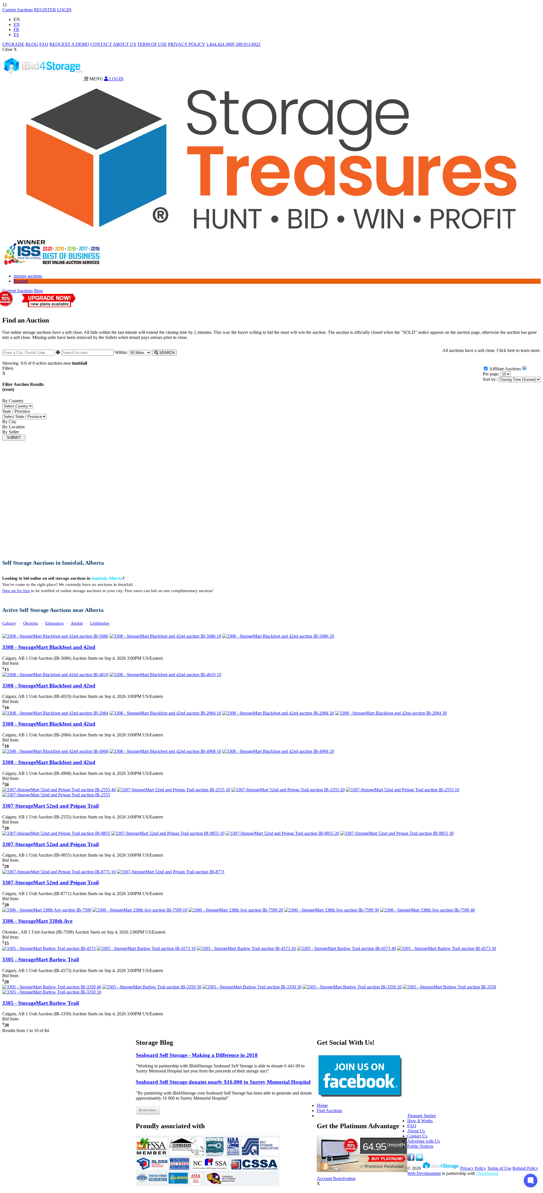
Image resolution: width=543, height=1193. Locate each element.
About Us (416, 1130)
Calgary (9, 623)
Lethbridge (99, 623)
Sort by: (490, 379)
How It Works (420, 1120)
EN (17, 24)
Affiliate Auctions (505, 368)
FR (16, 29)
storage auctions (28, 276)
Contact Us (417, 1136)
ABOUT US (124, 44)
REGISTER (45, 9)
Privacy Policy (473, 1168)
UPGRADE (13, 44)
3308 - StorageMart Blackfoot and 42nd (48, 647)
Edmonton (54, 623)
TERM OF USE (152, 44)
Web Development (424, 1173)
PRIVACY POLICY (186, 44)
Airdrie (77, 623)
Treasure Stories (421, 1115)
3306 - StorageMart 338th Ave (37, 921)
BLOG (31, 44)
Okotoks (30, 623)
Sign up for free (16, 590)
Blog (38, 290)
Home (322, 1105)
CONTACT (101, 44)
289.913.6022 (248, 44)
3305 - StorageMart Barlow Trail (40, 959)
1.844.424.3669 (220, 44)
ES (16, 34)
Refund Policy (525, 1168)
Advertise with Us (423, 1141)
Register (21, 281)
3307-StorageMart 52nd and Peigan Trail (50, 806)
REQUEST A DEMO (69, 44)
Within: (122, 352)
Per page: (491, 373)
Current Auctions (17, 9)
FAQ (43, 44)
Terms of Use (499, 1168)
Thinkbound (487, 1173)
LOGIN (64, 9)
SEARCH (166, 353)
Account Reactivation (336, 1178)
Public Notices (420, 1146)
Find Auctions (329, 1110)
